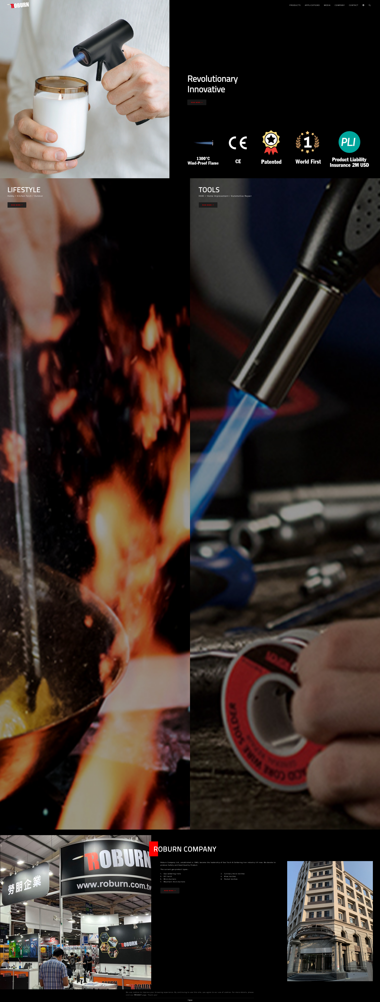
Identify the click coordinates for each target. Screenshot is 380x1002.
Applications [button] (312, 5)
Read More (196, 102)
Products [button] (295, 5)
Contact (353, 5)
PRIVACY (138, 995)
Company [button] (340, 5)
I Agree (190, 1000)
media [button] (327, 5)
